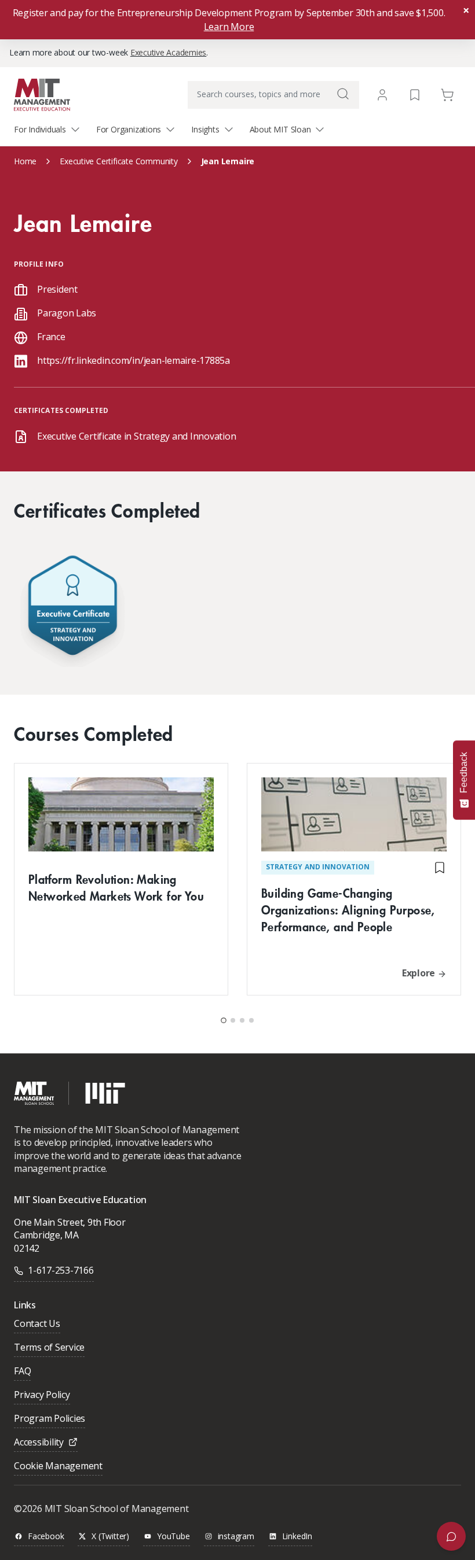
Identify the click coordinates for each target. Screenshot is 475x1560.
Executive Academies (168, 52)
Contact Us (37, 1324)
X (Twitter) (110, 1536)
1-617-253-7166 (61, 1270)
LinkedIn (297, 1536)
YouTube (173, 1536)
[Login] (382, 95)
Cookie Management (58, 1466)
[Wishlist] (415, 93)
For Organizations (128, 129)
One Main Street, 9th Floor (70, 1222)
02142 (26, 1248)
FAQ (22, 1371)
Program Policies (49, 1419)
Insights (205, 129)
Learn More (229, 26)
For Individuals (40, 129)
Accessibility (39, 1442)
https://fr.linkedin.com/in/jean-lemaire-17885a (133, 360)
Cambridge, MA (46, 1235)
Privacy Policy (42, 1395)
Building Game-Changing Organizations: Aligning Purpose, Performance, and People (348, 909)
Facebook (46, 1536)
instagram (236, 1536)
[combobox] (273, 95)
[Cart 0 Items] (447, 93)
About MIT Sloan (280, 129)
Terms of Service (49, 1348)
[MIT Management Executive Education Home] (42, 93)
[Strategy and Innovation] (72, 608)
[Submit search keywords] (342, 93)
